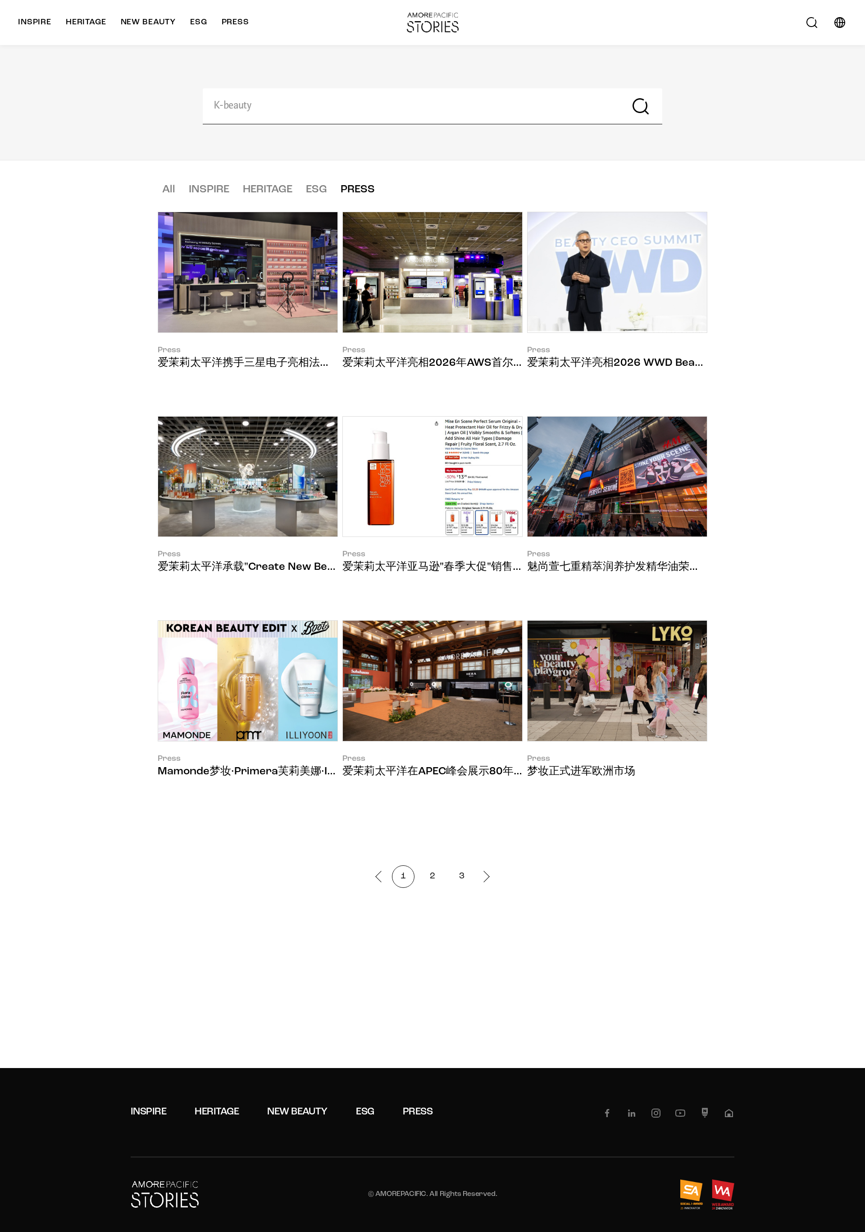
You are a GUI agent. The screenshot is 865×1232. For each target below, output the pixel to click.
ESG (316, 189)
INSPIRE (209, 189)
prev (381, 876)
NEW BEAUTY (297, 1112)
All (168, 189)
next (483, 876)
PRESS (358, 189)
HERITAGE (267, 189)
